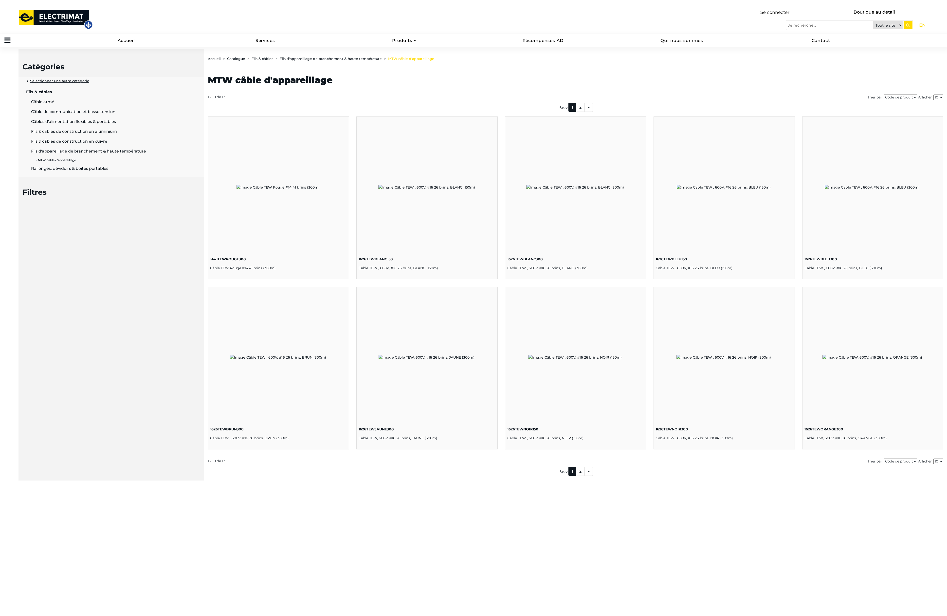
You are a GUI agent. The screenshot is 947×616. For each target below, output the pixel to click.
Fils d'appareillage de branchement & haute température (331, 59)
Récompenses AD (543, 40)
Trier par (875, 97)
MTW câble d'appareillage (411, 59)
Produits (402, 40)
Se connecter (774, 12)
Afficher (925, 97)
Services (265, 40)
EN (922, 25)
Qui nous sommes (681, 40)
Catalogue (236, 59)
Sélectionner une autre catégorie (59, 81)
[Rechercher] (908, 25)
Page (563, 107)
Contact (821, 40)
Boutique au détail (874, 12)
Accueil (126, 40)
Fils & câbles (262, 59)
